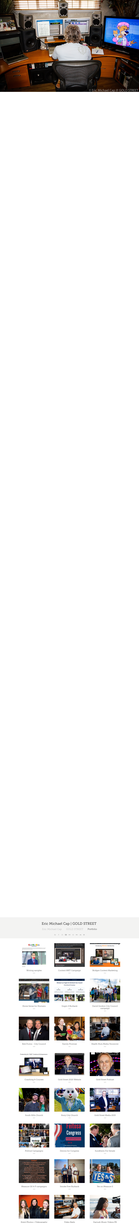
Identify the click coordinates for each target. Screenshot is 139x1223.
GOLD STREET (74, 929)
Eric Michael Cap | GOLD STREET (69, 923)
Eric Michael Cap (52, 929)
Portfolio (92, 929)
